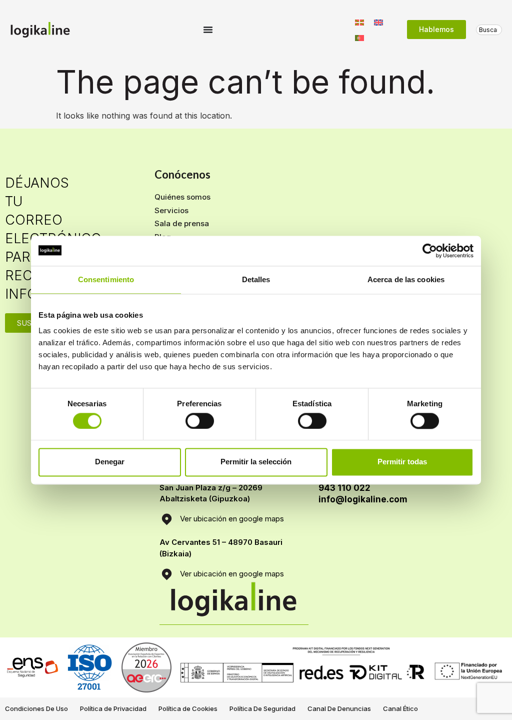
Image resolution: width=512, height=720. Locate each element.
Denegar (109, 462)
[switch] (200, 421)
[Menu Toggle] (208, 30)
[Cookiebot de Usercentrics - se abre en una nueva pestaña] (430, 250)
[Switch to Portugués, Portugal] (359, 37)
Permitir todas (402, 462)
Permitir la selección (256, 462)
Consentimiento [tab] (106, 279)
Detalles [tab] (256, 279)
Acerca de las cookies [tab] (406, 279)
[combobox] (489, 30)
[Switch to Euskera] (359, 22)
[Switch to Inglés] (378, 22)
